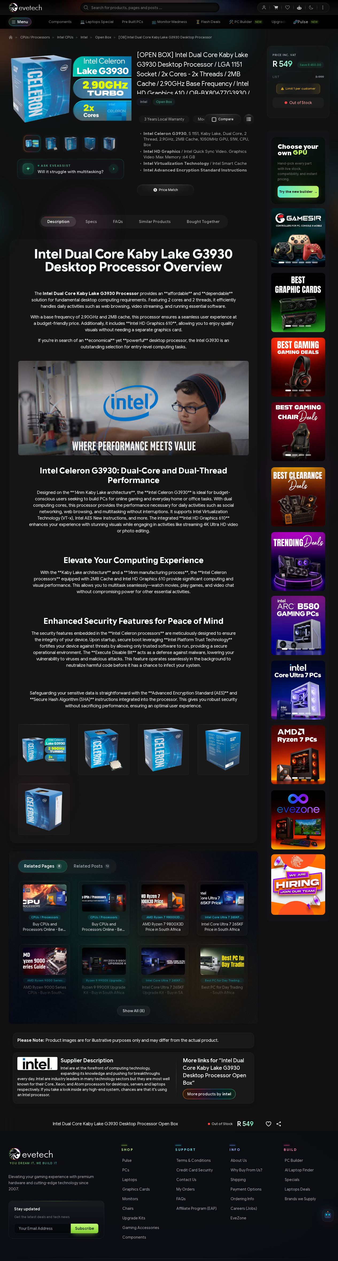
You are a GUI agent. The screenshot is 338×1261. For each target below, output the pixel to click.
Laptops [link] (129, 1179)
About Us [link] (238, 1160)
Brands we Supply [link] (300, 1198)
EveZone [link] (238, 1218)
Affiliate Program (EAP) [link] (196, 1208)
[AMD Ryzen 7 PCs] (298, 754)
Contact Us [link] (185, 1179)
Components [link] (133, 1237)
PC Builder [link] (293, 1160)
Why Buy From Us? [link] (246, 1170)
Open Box (103, 37)
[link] (60, 22)
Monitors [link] (129, 1198)
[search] (149, 7)
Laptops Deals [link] (297, 1189)
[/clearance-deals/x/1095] (298, 497)
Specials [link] (292, 1179)
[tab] (58, 221)
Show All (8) (134, 1010)
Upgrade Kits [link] (133, 1218)
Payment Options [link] (246, 1189)
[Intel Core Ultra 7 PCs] (297, 690)
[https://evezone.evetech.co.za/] (298, 820)
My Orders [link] (185, 1189)
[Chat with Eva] (299, 7)
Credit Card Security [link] (194, 1170)
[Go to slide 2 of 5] (51, 143)
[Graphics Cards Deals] (298, 302)
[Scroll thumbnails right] (125, 143)
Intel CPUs (65, 37)
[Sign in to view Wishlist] (287, 7)
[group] (197, 101)
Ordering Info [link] (242, 1198)
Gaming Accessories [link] (140, 1227)
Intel (84, 37)
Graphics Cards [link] (135, 1189)
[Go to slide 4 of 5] (90, 143)
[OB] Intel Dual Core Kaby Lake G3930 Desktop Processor (165, 37)
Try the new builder (298, 192)
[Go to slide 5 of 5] (109, 143)
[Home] (11, 37)
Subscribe (84, 1228)
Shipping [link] (238, 1179)
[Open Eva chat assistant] (328, 1215)
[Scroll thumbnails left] (16, 143)
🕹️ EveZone (304, 21)
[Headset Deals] (297, 367)
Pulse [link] (126, 1160)
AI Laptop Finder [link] (299, 1170)
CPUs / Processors (35, 37)
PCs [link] (125, 1170)
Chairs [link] (127, 1208)
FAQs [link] (180, 1198)
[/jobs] (298, 884)
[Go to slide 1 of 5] (32, 143)
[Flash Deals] (298, 238)
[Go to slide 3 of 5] (71, 143)
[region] (71, 90)
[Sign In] (264, 7)
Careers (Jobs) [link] (243, 1208)
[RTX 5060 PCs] (298, 625)
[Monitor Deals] (298, 431)
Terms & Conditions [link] (193, 1160)
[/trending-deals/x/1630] (298, 561)
